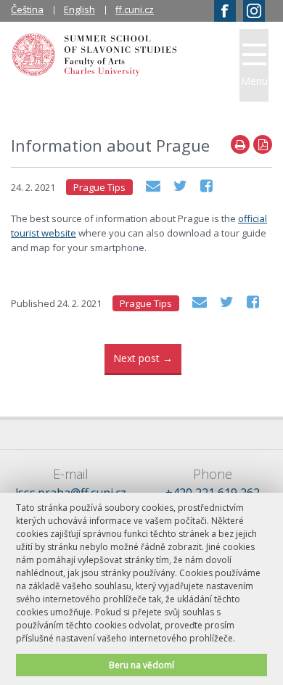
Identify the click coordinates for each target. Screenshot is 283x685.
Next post (143, 358)
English (79, 9)
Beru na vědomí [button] (141, 664)
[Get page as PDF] (262, 144)
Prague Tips (99, 187)
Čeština (27, 9)
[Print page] (240, 144)
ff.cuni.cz (134, 9)
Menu (254, 81)
